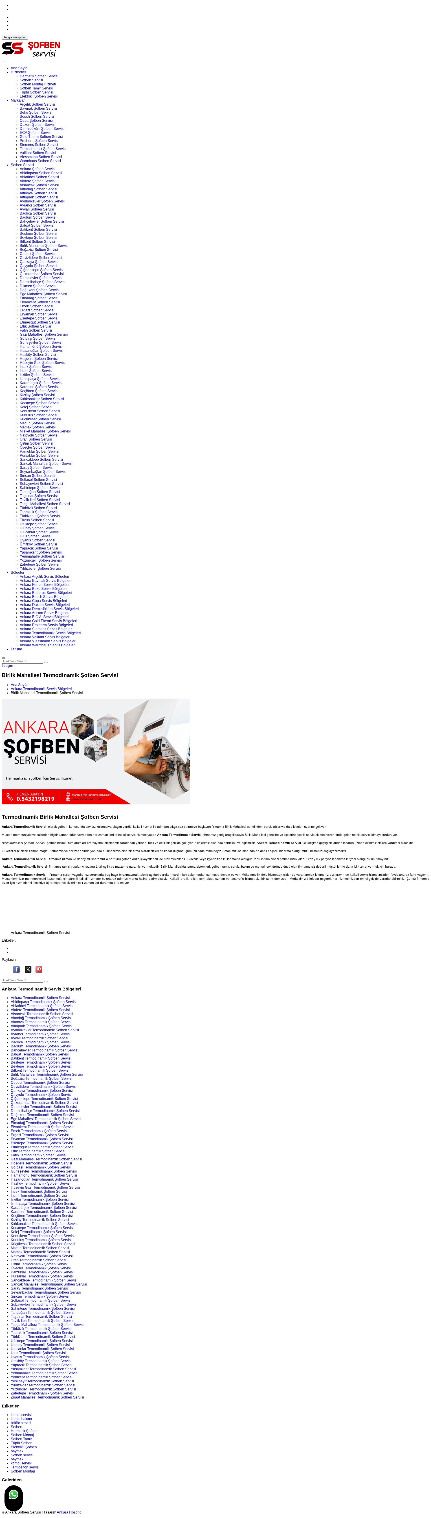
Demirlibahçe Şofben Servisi (42, 282)
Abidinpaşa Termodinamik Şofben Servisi (44, 1002)
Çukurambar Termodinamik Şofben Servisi (44, 1103)
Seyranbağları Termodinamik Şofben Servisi (46, 1292)
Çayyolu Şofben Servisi (38, 266)
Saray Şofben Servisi (36, 467)
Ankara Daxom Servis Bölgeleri (45, 605)
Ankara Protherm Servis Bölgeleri (46, 625)
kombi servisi (21, 1415)
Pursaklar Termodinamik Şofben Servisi (42, 1276)
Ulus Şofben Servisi (35, 536)
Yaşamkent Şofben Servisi (41, 552)
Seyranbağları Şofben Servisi (43, 471)
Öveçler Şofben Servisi (38, 447)
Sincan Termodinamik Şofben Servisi (40, 1296)
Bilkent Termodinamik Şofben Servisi (40, 1070)
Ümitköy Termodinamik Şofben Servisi (41, 1361)
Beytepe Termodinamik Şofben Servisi (41, 1066)
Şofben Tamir (21, 1439)
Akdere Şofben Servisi (37, 181)
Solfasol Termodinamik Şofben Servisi (41, 1300)
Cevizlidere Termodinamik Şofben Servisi (44, 1086)
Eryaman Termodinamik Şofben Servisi (42, 1139)
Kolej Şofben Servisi (36, 407)
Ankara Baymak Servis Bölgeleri (45, 580)
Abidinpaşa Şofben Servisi (41, 173)
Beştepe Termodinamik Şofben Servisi (41, 1062)
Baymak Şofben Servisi (38, 108)
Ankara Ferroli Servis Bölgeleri (44, 584)
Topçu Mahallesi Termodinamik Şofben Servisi (47, 1325)
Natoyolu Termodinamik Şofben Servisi (42, 1256)
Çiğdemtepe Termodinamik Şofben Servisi (44, 1099)
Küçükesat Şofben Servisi (40, 419)
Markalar (18, 100)
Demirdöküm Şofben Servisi (42, 128)
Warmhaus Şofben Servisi (40, 161)
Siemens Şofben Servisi (39, 145)
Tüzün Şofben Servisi (37, 520)
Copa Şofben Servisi (36, 120)
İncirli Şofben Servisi (36, 371)
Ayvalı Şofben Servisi (37, 209)
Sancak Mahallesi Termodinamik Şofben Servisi (49, 1284)
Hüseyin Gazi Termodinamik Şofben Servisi (45, 1187)
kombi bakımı (21, 1419)
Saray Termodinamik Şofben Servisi (39, 1288)
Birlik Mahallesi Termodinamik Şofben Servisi (47, 1074)
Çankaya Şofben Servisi (39, 262)
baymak (17, 1451)
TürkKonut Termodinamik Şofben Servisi (43, 1337)
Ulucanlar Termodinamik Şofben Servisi (42, 1349)
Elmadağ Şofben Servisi (39, 298)
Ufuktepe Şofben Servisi (39, 524)
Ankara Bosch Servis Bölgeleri (44, 597)
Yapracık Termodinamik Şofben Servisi (41, 1365)
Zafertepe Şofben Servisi (39, 564)
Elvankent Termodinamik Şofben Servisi (42, 1127)
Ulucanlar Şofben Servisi (39, 532)
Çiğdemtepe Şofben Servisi (42, 270)
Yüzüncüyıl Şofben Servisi (41, 560)
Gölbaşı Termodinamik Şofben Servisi (41, 1167)
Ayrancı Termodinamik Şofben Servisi (40, 1034)
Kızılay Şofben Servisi (37, 395)
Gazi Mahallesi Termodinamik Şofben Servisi (46, 1159)
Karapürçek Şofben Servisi (41, 383)
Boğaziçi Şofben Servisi (39, 250)
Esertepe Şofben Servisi (39, 318)
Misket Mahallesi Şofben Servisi (45, 431)
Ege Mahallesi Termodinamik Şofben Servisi (46, 1119)
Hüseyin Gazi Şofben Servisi (43, 363)
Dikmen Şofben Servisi (38, 286)
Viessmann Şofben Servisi (41, 157)
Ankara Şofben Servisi (37, 169)
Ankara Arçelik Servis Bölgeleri (44, 576)
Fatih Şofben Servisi (36, 330)
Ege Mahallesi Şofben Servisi (43, 294)
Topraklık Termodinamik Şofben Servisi (42, 1333)
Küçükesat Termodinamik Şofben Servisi (43, 1244)
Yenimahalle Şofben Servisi (42, 556)
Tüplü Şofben (21, 1443)
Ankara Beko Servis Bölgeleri (43, 589)
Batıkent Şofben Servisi (38, 229)
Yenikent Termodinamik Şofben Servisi (41, 1377)
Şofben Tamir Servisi (36, 88)
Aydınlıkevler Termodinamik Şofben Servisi (45, 1030)
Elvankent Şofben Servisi (40, 302)
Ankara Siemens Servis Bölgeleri (46, 629)
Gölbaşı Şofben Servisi (38, 338)
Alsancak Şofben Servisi (39, 185)
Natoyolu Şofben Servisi (39, 435)
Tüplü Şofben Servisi (36, 92)
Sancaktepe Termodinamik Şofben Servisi (44, 1280)
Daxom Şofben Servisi (37, 124)
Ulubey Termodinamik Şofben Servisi (40, 1345)
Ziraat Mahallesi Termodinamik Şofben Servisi (47, 1397)
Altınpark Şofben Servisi (39, 197)
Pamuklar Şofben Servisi (39, 451)
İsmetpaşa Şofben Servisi (40, 379)
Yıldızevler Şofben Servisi (40, 568)
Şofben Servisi (31, 80)
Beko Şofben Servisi (36, 112)
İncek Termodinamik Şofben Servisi (39, 1191)
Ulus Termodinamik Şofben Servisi (38, 1353)
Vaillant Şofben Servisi (38, 153)
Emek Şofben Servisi (36, 306)
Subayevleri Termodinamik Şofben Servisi (44, 1304)
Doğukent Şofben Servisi (39, 290)
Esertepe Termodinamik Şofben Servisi (42, 1143)
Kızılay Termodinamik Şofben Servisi (40, 1220)
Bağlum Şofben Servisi (38, 217)
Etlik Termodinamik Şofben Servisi (38, 1151)
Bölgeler (17, 572)
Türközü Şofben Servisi (38, 508)
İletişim (16, 649)
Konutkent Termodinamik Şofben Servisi (43, 1236)
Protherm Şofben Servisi (39, 141)
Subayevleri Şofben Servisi (41, 484)
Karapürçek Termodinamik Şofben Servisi (44, 1208)
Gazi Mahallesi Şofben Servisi (44, 334)
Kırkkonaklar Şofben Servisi (42, 399)
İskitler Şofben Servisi (37, 375)
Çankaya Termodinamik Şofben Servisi (42, 1090)
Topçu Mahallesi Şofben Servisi (45, 504)
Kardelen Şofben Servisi (39, 387)
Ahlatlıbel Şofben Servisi (39, 177)
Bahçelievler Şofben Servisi (42, 221)
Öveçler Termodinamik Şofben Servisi (41, 1268)
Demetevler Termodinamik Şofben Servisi (44, 1107)
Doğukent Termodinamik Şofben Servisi (42, 1115)
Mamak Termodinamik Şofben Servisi (40, 1252)
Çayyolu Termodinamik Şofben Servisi (41, 1095)
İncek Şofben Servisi (36, 367)
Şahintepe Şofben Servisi (40, 488)
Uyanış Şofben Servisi (37, 540)
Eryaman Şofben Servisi (39, 314)
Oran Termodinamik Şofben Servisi (38, 1260)
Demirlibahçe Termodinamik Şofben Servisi (45, 1111)
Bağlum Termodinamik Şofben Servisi (41, 1046)
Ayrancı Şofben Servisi (38, 205)
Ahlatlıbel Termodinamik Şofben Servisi (42, 1006)
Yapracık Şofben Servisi (39, 548)
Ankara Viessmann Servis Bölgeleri (48, 641)
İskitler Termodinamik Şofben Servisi (40, 1199)
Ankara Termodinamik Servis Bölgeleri (50, 633)
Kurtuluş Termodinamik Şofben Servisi (41, 1240)
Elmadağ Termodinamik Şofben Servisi (42, 1123)
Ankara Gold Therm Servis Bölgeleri (48, 621)
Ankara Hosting (69, 1512)
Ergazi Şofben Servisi (37, 310)
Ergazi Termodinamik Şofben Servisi (40, 1135)
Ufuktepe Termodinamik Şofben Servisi (42, 1341)
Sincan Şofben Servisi (37, 476)
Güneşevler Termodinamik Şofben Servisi (44, 1171)
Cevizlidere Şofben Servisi (41, 258)
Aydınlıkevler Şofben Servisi (42, 201)
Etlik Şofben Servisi (35, 326)
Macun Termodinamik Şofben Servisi (40, 1248)
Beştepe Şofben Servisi (38, 233)
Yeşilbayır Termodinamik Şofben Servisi (42, 1381)
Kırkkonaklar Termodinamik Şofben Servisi (44, 1224)
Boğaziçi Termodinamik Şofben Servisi (41, 1078)
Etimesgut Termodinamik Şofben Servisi (42, 1147)
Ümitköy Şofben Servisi (38, 544)
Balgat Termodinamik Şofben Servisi (40, 1054)
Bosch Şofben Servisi (37, 116)
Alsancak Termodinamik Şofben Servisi (42, 1014)
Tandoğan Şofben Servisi (40, 492)
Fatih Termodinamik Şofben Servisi (38, 1155)
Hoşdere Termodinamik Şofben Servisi (41, 1163)
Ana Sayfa (19, 68)
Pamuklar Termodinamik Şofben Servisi (42, 1272)
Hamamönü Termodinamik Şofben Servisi (44, 1175)
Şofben (16, 1427)
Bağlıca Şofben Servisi (38, 213)
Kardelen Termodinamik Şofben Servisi (42, 1212)
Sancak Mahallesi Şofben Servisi (46, 463)
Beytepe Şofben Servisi (38, 237)
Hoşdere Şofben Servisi (39, 358)
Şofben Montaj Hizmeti (38, 84)
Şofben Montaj (22, 1435)
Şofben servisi (22, 1455)
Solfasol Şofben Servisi (38, 480)
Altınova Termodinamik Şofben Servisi (41, 1022)
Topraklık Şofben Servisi (39, 512)
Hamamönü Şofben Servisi (41, 346)
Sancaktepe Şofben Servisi (41, 459)
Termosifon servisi (25, 1467)
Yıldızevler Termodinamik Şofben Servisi (43, 1385)
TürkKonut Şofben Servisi (40, 516)
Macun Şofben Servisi (37, 423)
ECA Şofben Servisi (35, 133)
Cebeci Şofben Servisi (37, 254)
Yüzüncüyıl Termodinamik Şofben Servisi (43, 1389)
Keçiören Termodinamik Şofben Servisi (42, 1216)
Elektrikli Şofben (24, 1447)
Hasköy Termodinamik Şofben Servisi (40, 1183)
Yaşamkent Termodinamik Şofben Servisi (43, 1369)
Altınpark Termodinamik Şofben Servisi (42, 1026)
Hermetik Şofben (24, 1431)
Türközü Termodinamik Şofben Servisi (41, 1329)
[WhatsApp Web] (13, 1498)
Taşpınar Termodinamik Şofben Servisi (41, 1316)
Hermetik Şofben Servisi (39, 76)
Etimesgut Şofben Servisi (40, 322)
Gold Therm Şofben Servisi (41, 137)
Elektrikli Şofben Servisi (39, 96)
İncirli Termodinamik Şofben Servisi (39, 1195)
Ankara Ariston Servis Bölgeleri (44, 613)
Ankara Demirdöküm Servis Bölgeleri (49, 609)
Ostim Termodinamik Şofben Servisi (39, 1264)
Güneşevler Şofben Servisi (41, 342)
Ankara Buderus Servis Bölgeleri (46, 593)
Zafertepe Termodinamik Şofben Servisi (42, 1393)
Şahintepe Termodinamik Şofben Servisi (43, 1308)
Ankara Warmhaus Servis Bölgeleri (47, 645)
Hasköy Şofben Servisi (38, 354)
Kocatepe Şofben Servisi (39, 403)
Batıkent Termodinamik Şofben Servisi (41, 1058)
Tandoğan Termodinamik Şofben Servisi (42, 1312)
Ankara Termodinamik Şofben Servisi (40, 998)
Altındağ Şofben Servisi (38, 189)
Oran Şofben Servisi (36, 439)
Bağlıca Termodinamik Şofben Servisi (40, 1042)
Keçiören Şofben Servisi (39, 391)
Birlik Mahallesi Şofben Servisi (44, 246)
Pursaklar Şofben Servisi (39, 455)
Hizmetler (18, 72)
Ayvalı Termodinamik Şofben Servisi (39, 1038)
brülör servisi (21, 1423)
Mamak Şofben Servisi (38, 427)
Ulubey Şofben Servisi (37, 528)
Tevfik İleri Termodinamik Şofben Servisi (42, 1321)
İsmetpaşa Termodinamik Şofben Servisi (43, 1203)
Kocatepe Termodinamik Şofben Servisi (42, 1228)
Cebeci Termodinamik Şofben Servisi (40, 1082)
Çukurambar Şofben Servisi (42, 274)
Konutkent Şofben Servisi (40, 411)
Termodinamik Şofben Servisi (43, 149)
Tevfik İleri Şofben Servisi (40, 500)
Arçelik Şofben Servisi (37, 104)
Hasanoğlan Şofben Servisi (42, 350)
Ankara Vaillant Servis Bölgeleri (45, 637)
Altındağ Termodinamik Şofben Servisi (41, 1018)
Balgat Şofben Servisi (37, 225)
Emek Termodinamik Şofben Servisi (39, 1131)
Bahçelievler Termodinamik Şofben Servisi (44, 1050)
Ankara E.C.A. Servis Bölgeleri (44, 617)
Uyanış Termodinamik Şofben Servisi (40, 1357)
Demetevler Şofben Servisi (41, 278)
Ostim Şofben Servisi (36, 443)
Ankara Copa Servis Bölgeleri (43, 601)
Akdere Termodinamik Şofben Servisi (40, 1010)
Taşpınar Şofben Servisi (39, 496)
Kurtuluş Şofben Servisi (38, 415)
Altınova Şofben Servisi (38, 193)
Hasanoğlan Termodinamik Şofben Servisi (44, 1179)
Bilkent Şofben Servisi (37, 241)
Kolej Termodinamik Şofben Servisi (39, 1232)
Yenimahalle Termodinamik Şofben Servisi (44, 1373)
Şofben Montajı (23, 1471)
